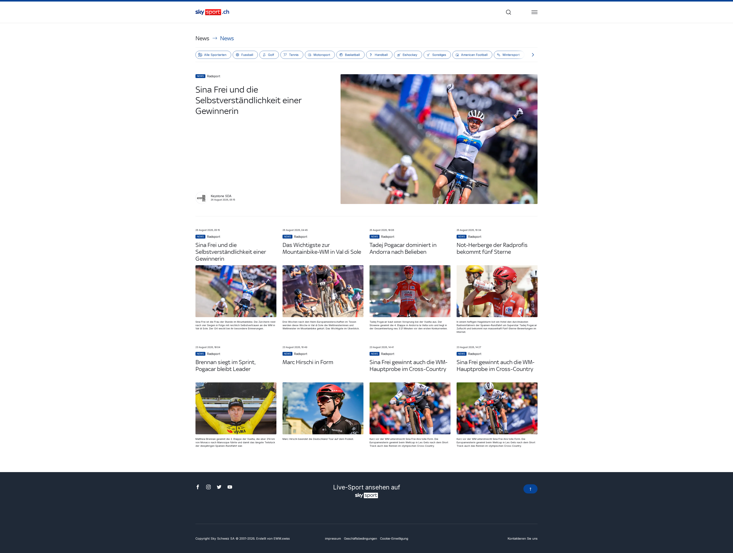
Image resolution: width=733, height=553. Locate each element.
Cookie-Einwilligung (394, 538)
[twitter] (219, 487)
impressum (333, 538)
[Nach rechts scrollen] (533, 55)
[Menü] (534, 12)
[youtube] (230, 487)
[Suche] (508, 12)
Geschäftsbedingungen (360, 538)
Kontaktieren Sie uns (523, 538)
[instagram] (208, 487)
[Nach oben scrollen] (530, 488)
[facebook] (197, 487)
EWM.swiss (282, 538)
